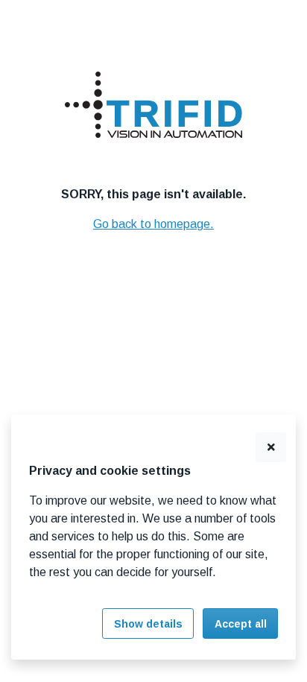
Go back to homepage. (153, 224)
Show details (148, 624)
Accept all (241, 624)
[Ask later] (271, 447)
